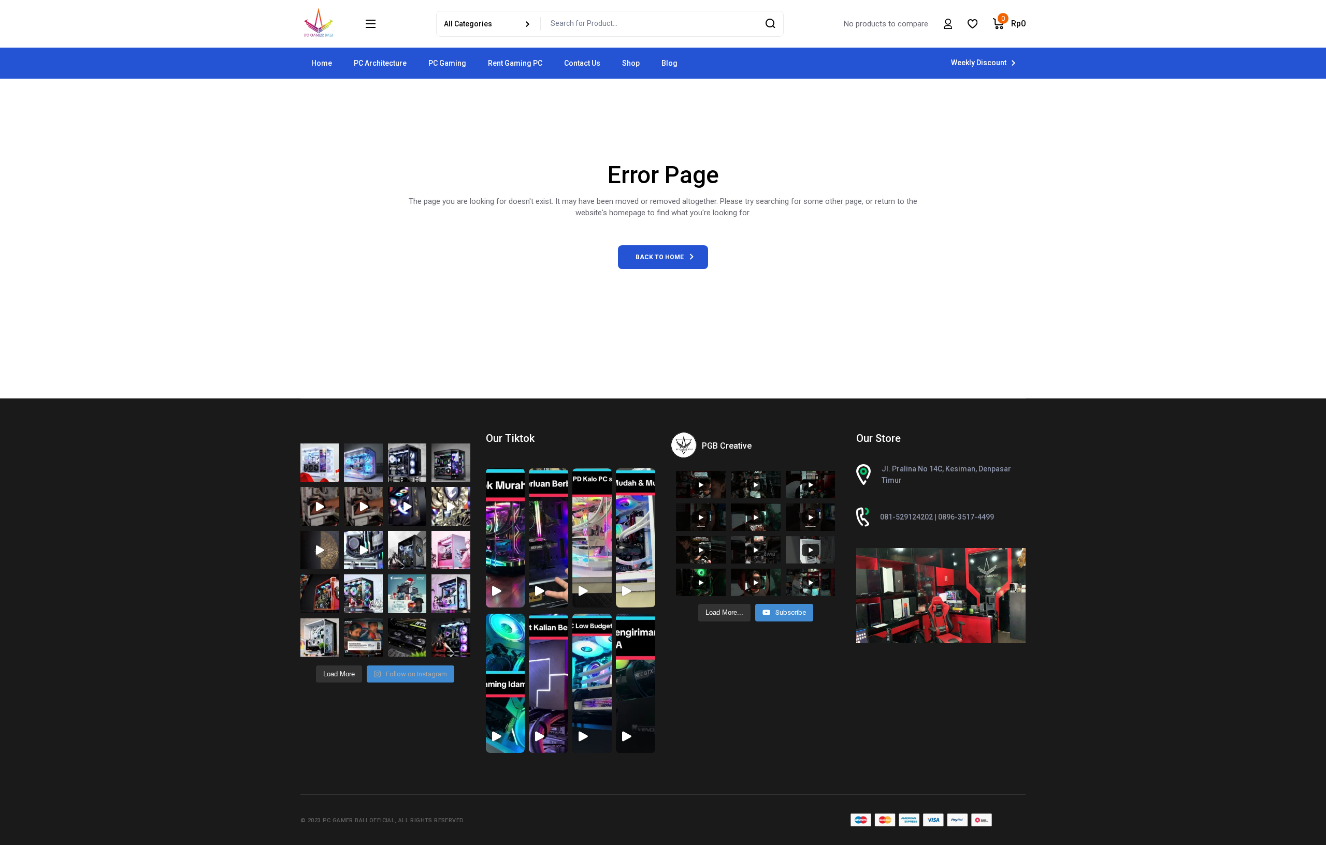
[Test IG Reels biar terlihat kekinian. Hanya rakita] (363, 550)
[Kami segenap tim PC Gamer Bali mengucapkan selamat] (319, 506)
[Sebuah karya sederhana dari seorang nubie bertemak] (319, 593)
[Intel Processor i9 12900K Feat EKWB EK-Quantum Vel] (407, 550)
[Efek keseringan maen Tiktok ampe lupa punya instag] (450, 506)
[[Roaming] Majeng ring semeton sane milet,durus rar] (407, 637)
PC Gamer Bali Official (359, 820)
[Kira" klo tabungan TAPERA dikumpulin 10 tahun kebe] (407, 462)
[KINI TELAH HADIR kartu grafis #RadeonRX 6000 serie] (363, 637)
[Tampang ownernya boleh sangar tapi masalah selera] (450, 550)
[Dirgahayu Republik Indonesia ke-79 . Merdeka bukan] (319, 462)
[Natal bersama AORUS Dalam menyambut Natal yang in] (407, 593)
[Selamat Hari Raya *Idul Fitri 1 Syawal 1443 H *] (319, 550)
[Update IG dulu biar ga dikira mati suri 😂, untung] (450, 462)
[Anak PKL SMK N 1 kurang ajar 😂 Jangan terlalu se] (407, 506)
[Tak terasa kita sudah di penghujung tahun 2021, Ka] (363, 593)
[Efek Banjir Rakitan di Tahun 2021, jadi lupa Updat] (319, 637)
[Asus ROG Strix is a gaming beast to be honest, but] (450, 637)
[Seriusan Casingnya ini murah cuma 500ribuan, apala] (363, 462)
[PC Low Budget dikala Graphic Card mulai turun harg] (450, 593)
